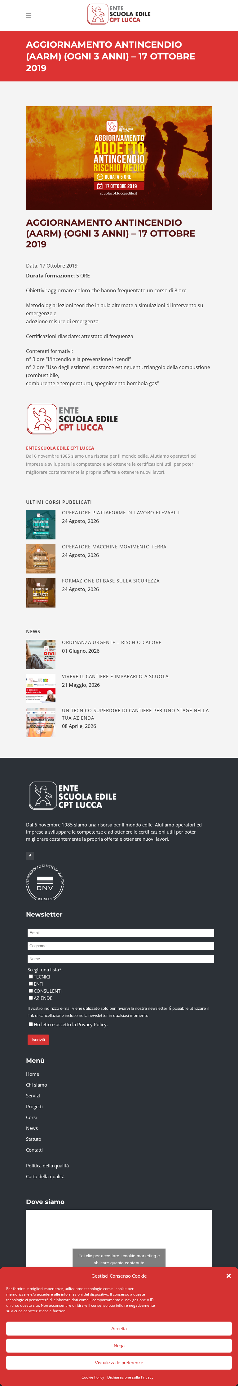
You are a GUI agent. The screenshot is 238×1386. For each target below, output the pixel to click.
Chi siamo (36, 1085)
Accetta (119, 1328)
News (32, 1128)
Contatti (34, 1150)
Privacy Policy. (92, 1024)
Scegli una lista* (44, 969)
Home (32, 1074)
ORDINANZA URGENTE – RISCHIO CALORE (111, 642)
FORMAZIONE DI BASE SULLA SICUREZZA (111, 581)
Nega (119, 1345)
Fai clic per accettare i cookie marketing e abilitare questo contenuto (119, 1259)
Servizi (33, 1095)
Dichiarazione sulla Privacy (130, 1377)
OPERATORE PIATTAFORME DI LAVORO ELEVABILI (121, 512)
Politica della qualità (47, 1165)
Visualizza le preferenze (119, 1362)
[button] (229, 1276)
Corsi (31, 1117)
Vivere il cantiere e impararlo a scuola (115, 676)
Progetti (34, 1106)
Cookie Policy (93, 1377)
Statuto (33, 1139)
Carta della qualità (45, 1176)
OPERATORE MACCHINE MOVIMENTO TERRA (114, 546)
